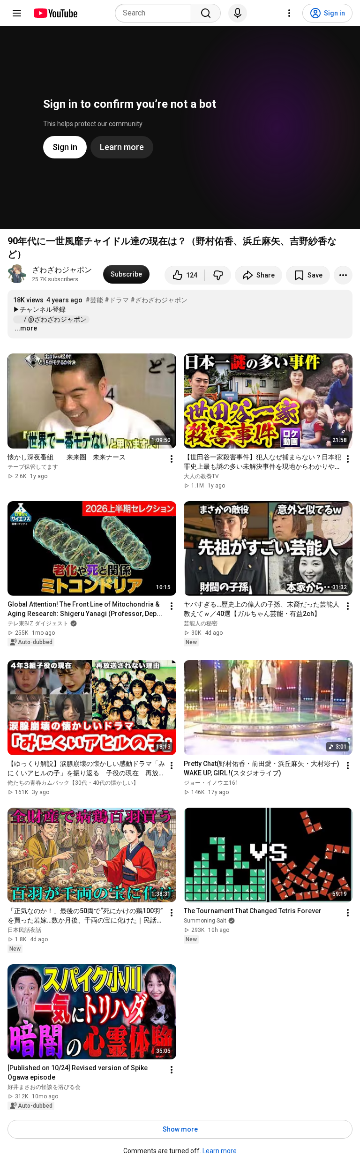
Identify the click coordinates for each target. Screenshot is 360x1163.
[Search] (206, 13)
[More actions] (343, 275)
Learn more (219, 1151)
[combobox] (156, 13)
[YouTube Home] (55, 13)
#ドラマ (117, 300)
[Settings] (289, 13)
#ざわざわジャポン (159, 300)
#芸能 (94, 300)
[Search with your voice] (237, 13)
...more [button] (26, 328)
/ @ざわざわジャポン (56, 319)
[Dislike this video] (218, 275)
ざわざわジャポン (62, 269)
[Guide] (16, 13)
